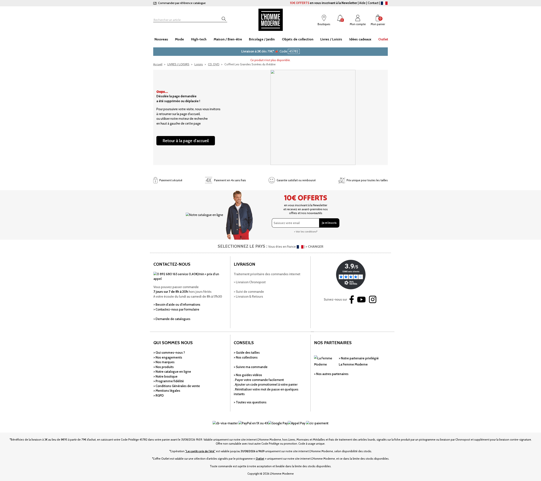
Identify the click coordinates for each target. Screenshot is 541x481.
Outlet (260, 458)
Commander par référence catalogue (181, 3)
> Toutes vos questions (250, 402)
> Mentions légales (166, 391)
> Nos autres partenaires (331, 374)
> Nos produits (163, 367)
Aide (362, 3)
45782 (293, 51)
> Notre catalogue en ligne (172, 372)
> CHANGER (314, 247)
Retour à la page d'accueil (186, 140)
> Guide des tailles (247, 353)
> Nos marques (164, 362)
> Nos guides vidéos (248, 375)
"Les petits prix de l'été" (200, 451)
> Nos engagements (167, 357)
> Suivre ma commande (251, 367)
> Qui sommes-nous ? (169, 353)
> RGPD (158, 395)
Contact (373, 3)
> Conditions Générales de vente (176, 386)
